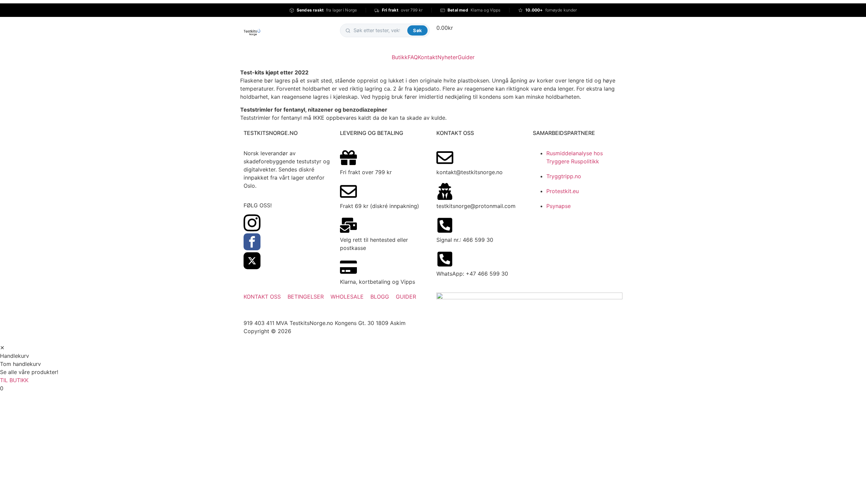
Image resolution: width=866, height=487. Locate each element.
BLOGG (379, 296)
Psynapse (558, 206)
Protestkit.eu (562, 191)
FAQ (413, 57)
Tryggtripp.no (563, 176)
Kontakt (427, 57)
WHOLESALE (347, 296)
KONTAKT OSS (262, 296)
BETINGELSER (306, 296)
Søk (417, 30)
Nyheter (447, 57)
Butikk (400, 57)
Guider (466, 57)
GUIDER (406, 296)
